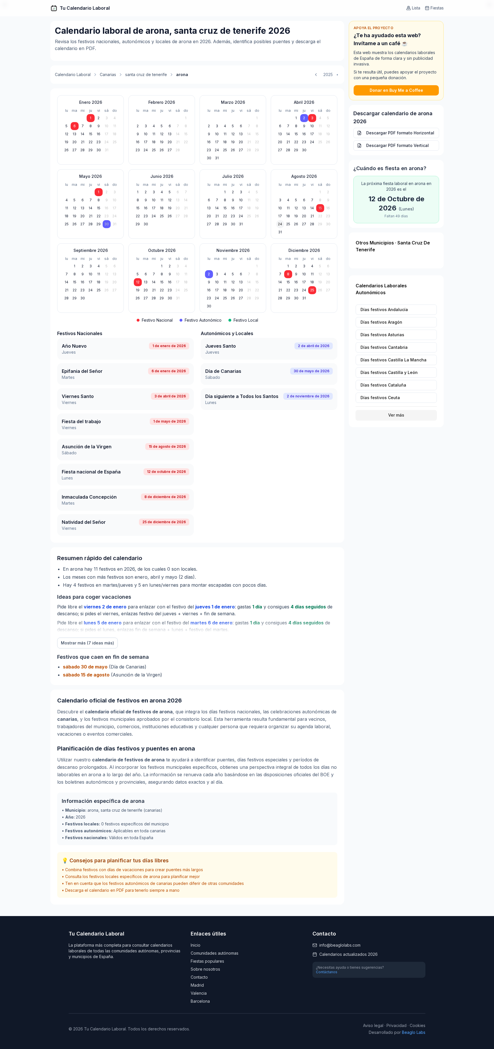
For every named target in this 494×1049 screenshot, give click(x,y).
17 (106, 134)
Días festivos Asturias (382, 334)
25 (115, 142)
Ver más (396, 415)
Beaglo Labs (413, 1032)
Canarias (108, 74)
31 (106, 150)
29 (90, 150)
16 (98, 134)
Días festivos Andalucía (384, 309)
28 (82, 150)
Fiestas (437, 7)
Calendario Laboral (73, 74)
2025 (328, 74)
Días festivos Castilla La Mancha (393, 359)
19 (66, 142)
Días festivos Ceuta (380, 397)
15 (90, 134)
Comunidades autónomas (214, 953)
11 (114, 126)
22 (91, 142)
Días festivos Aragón (381, 322)
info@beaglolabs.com (339, 945)
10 (106, 126)
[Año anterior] (316, 74)
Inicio (195, 945)
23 (98, 142)
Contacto (199, 977)
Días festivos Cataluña (383, 385)
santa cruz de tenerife (146, 74)
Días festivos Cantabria (384, 347)
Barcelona (200, 1001)
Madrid (197, 985)
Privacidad (397, 1025)
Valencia (199, 993)
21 (82, 142)
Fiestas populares (207, 961)
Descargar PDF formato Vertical (397, 145)
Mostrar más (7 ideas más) (87, 642)
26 (66, 150)
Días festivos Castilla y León (389, 372)
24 (106, 142)
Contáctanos (326, 972)
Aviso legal (373, 1025)
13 (74, 134)
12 (66, 134)
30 (98, 150)
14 (82, 134)
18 (114, 134)
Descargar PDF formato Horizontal (400, 132)
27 (74, 150)
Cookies (417, 1025)
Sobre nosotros (205, 969)
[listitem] (125, 349)
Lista (416, 7)
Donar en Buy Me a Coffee (396, 90)
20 (74, 142)
